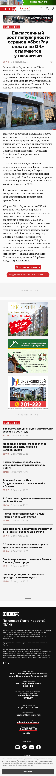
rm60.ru (28, 733)
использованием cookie (10, 763)
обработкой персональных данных (21, 765)
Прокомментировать (28, 267)
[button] (53, 8)
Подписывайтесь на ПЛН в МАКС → (28, 274)
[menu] (42, 8)
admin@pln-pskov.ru (28, 722)
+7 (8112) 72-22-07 (28, 707)
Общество (11, 27)
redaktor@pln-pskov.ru (28, 715)
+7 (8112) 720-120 (28, 729)
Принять (28, 772)
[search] (47, 8)
